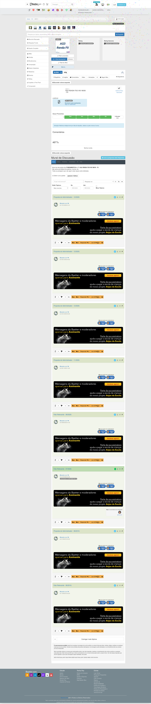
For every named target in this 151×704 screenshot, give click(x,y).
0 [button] (58, 242)
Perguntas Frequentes (100, 675)
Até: (84, 185)
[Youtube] (51, 675)
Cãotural (79, 678)
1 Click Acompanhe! (60, 59)
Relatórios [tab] (31, 72)
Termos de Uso (98, 692)
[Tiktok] (39, 675)
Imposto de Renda (65, 682)
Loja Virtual (97, 673)
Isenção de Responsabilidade (99, 682)
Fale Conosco (98, 678)
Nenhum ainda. (88, 148)
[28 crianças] (96, 4)
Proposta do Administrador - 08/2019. (67, 531)
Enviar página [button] (120, 19)
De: (72, 185)
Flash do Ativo (63, 62)
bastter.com (64, 203)
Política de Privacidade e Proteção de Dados (100, 689)
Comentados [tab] (72, 161)
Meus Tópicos (100, 188)
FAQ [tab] (81, 161)
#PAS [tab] (30, 54)
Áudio (71, 59)
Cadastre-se (121, 5)
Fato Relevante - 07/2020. (63, 469)
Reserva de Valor (64, 678)
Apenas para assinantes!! (86, 43)
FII (32, 19)
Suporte (96, 676)
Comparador (31, 86)
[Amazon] (27, 675)
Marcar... (63, 67)
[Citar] (102, 242)
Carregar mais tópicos (89, 639)
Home (28, 19)
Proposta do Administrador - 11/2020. (67, 360)
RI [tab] (77, 161)
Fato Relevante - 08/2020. (63, 414)
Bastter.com (64, 698)
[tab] (37, 48)
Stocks (61, 675)
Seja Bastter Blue (81, 680)
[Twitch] (43, 675)
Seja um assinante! (70, 104)
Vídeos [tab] (58, 161)
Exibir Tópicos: (56, 185)
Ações (61, 673)
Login (114, 5)
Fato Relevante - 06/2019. (63, 585)
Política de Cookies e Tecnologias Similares (100, 686)
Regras (96, 680)
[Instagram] (31, 675)
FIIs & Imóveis (64, 676)
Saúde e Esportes (82, 676)
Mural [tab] (53, 161)
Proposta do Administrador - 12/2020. (67, 197)
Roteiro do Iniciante (82, 673)
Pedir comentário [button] (63, 56)
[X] (47, 675)
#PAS (78, 675)
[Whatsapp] (35, 675)
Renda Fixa (63, 680)
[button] (27, 4)
